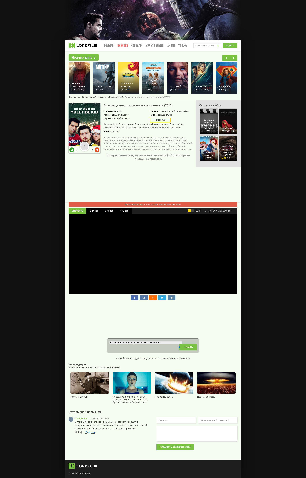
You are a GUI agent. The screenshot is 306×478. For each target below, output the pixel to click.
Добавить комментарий (175, 446)
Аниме (171, 45)
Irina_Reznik (81, 418)
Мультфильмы (155, 45)
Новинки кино (82, 57)
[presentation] (226, 58)
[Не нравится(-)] (96, 149)
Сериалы (136, 45)
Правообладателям (79, 473)
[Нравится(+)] (72, 149)
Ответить (90, 432)
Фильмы (109, 45)
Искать (188, 347)
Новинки (122, 45)
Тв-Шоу (182, 45)
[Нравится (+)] (76, 431)
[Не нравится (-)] (81, 432)
